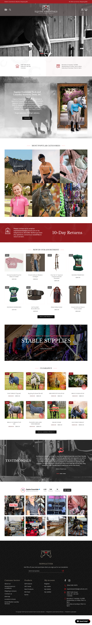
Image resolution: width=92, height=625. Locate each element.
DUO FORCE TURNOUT (78, 422)
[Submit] (63, 571)
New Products (28, 589)
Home (26, 595)
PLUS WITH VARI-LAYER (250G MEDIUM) (35, 423)
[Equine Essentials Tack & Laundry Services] (46, 13)
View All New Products (46, 316)
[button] (82, 621)
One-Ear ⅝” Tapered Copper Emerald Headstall (57, 276)
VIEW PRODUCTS (46, 349)
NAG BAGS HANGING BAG (14, 307)
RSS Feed (27, 592)
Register (47, 584)
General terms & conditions (10, 587)
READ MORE (27, 118)
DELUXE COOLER (56, 422)
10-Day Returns (67, 232)
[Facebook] (65, 580)
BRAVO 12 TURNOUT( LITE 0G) (14, 423)
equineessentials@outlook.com (24, 231)
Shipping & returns (10, 591)
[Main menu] (6, 9)
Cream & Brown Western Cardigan (35, 275)
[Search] (10, 9)
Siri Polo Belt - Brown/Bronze (35, 308)
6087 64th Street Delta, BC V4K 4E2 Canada (26, 66)
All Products (28, 584)
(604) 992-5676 (72, 585)
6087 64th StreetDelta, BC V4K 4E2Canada (72, 594)
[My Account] (82, 9)
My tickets (47, 589)
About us (8, 584)
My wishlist (47, 592)
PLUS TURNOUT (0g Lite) (14, 393)
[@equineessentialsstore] (23, 490)
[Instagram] (69, 580)
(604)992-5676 (28, 233)
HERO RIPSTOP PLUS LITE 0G (56, 393)
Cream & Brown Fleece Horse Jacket (78, 308)
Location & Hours (10, 599)
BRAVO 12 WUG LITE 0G (78, 393)
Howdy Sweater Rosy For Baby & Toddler (14, 275)
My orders (47, 586)
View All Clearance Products (46, 432)
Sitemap (7, 596)
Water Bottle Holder (56, 307)
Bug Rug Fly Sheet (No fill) (35, 393)
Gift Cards (27, 586)
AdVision (61, 612)
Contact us (8, 594)
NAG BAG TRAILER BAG (78, 275)
